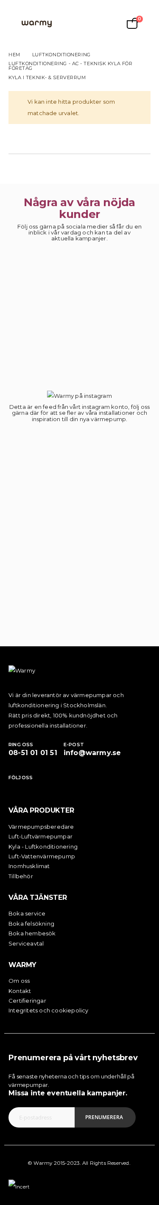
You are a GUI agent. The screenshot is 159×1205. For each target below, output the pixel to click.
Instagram (28, 788)
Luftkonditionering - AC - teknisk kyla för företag (70, 66)
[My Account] (70, 23)
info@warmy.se (92, 753)
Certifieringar (27, 1000)
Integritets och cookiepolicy (48, 1010)
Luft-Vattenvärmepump (41, 856)
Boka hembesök (32, 933)
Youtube (42, 788)
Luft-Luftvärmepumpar (40, 836)
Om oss (19, 980)
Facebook (14, 788)
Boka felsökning (31, 923)
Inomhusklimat (29, 866)
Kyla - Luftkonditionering (43, 846)
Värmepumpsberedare (41, 826)
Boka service (26, 913)
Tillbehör (20, 876)
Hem (14, 55)
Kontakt (19, 990)
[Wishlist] (90, 23)
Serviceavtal (26, 943)
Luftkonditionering (61, 54)
